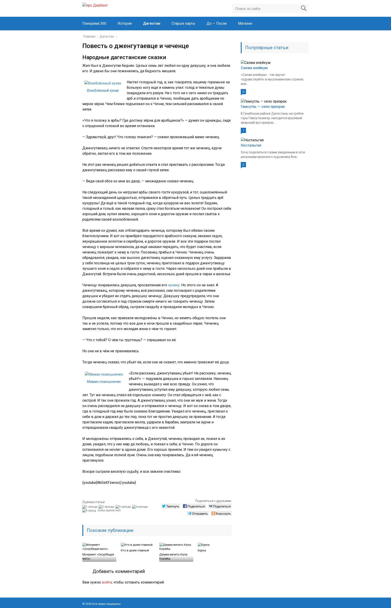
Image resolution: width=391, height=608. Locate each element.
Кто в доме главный (135, 550)
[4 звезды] (140, 507)
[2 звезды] (107, 507)
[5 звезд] (89, 510)
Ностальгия (251, 145)
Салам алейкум (254, 68)
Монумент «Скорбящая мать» (98, 556)
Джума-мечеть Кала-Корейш (173, 556)
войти (107, 582)
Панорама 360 (94, 23)
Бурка (202, 550)
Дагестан (151, 23)
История (125, 23)
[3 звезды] (123, 507)
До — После (217, 23)
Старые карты (183, 23)
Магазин (245, 23)
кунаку (174, 285)
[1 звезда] (90, 507)
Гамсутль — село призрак (263, 106)
